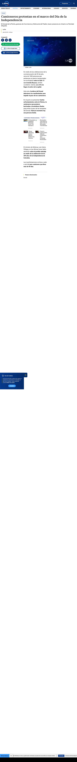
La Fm (4, 29)
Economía (36, 8)
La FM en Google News (11, 48)
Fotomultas (51, 755)
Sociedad (73, 8)
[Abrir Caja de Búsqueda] (74, 3)
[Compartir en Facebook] (2, 40)
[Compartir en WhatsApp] (10, 40)
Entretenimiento (26, 8)
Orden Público (5, 8)
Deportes (65, 8)
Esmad (25, 177)
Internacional (46, 8)
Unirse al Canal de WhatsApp (11, 44)
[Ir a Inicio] (5, 3)
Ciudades (56, 8)
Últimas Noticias (5, 755)
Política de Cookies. (10, 382)
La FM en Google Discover (12, 52)
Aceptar (12, 386)
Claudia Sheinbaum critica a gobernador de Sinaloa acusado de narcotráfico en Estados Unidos (22, 755)
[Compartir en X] (6, 40)
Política (15, 8)
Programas (65, 3)
